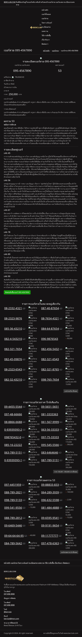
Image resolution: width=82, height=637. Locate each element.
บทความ (45, 31)
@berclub (8, 612)
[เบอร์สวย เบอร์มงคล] (36, 27)
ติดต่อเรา (45, 44)
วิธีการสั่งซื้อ (46, 35)
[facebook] (75, 3)
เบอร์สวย (45, 18)
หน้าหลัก (45, 10)
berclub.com (10, 2)
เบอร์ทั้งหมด (46, 14)
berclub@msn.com (11, 618)
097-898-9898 (9, 594)
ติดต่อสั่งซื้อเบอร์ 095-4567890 (17, 292)
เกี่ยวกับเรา (46, 40)
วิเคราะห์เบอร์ (47, 23)
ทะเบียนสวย (46, 27)
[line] (77, 3)
